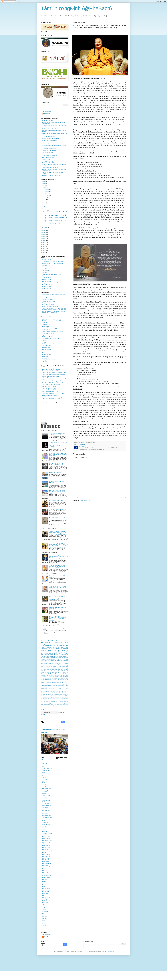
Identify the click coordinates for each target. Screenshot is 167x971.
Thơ (42, 640)
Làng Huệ (58, 691)
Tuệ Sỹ (43, 644)
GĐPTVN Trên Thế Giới (47, 337)
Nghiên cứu (58, 667)
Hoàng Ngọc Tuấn (50, 681)
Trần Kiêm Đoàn (46, 351)
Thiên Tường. (49, 697)
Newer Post (76, 497)
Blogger (112, 951)
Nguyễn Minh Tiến (52, 670)
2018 (43, 238)
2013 (43, 248)
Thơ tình (53, 650)
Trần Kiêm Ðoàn (53, 672)
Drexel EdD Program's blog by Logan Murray (52, 331)
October (46, 193)
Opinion (64, 694)
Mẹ (58, 653)
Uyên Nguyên (45, 358)
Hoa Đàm (44, 340)
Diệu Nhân (44, 779)
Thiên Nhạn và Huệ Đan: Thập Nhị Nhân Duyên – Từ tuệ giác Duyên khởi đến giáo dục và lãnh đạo (58, 587)
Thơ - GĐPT (45, 872)
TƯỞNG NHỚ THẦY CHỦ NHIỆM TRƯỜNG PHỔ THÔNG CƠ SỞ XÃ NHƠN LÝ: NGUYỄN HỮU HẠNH (57, 533)
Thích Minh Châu (46, 836)
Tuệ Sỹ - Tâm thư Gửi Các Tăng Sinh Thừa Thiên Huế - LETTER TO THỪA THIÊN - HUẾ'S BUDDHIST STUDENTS (58, 444)
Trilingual (66, 684)
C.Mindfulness (47, 111)
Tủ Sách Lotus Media (47, 284)
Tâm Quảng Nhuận (81, 444)
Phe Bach (44, 821)
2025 (43, 183)
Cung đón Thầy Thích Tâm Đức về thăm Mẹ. (52, 688)
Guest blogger (45, 645)
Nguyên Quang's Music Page (49, 150)
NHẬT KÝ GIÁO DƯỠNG (46, 666)
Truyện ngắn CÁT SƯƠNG (48, 162)
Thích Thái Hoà (64, 659)
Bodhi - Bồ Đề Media (47, 768)
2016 (43, 242)
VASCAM (64, 676)
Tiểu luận (43, 651)
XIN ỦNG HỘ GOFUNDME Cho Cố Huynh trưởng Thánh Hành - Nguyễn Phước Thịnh (58, 454)
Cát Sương (63, 669)
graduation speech (64, 685)
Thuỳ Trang (54, 697)
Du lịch (52, 679)
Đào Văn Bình (50, 660)
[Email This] (87, 442)
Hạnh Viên (60, 657)
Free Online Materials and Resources (51, 127)
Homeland (59, 656)
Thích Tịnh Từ (56, 698)
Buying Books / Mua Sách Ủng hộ (50, 167)
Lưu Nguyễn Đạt (57, 665)
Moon (46, 692)
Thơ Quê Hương (60, 645)
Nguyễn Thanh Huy (51, 682)
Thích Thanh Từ (46, 856)
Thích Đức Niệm (62, 698)
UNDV (43, 904)
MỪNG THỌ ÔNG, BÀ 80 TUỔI (56, 501)
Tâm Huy (59, 672)
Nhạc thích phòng (55, 694)
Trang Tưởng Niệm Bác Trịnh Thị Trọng (51, 175)
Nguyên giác (56, 648)
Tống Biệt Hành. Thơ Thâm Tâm (49, 395)
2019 (43, 236)
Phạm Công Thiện (46, 824)
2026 (43, 181)
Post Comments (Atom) (84, 500)
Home (99, 497)
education (62, 654)
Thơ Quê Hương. (52, 651)
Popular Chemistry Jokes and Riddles (51, 138)
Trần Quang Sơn (47, 701)
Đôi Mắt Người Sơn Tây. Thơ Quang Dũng (52, 381)
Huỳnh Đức (57, 681)
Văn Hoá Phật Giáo (46, 288)
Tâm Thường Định (62, 644)
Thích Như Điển (56, 659)
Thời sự (49, 700)
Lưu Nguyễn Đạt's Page (47, 161)
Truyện (42, 685)
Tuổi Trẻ (59, 701)
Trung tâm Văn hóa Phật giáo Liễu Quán (51, 283)
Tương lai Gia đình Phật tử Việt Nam (57, 509)
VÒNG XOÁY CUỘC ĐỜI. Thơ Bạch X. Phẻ (52, 398)
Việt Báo (63, 672)
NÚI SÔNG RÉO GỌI (61, 682)
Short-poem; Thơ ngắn (47, 833)
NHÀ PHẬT (44, 272)
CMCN (43, 772)
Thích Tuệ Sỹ (48, 648)
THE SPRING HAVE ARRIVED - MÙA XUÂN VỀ (54, 215)
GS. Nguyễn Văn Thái (60, 660)
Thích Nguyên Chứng (47, 840)
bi (62, 704)
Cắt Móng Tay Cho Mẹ (47, 299)
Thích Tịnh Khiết (46, 867)
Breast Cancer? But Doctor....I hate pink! (51, 319)
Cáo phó (63, 688)
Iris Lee (47, 691)
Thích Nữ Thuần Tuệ (47, 851)
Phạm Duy (53, 695)
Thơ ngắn (49, 676)
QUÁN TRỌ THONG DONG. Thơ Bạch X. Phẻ (53, 393)
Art (47, 647)
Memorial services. (53, 653)
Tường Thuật (44, 660)
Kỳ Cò (54, 691)
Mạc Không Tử (51, 692)
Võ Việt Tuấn (57, 685)
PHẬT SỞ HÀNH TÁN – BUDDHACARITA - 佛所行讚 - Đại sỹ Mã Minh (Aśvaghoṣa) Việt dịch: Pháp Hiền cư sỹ (58, 618)
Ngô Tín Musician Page (47, 152)
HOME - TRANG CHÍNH (47, 120)
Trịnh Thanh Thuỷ (46, 891)
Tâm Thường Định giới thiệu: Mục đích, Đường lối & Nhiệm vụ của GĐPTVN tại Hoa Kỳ (58, 556)
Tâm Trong (63, 701)
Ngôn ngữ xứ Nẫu (47, 694)
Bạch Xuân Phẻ (52, 647)
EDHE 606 (58, 689)
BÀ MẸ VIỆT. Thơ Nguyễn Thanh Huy (51, 369)
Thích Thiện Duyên (49, 698)
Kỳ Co (51, 691)
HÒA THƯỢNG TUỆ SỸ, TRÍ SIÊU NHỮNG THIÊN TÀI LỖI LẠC (57, 464)
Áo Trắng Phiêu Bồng (47, 303)
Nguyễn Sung (44, 682)
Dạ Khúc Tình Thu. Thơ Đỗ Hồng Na (50, 376)
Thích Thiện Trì (45, 860)
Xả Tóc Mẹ (44, 297)
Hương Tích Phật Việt (47, 797)
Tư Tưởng (44, 899)
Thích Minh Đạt (60, 697)
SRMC (54, 684)
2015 (43, 244)
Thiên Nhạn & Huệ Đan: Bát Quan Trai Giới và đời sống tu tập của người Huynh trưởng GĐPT (58, 567)
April (45, 206)
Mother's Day (65, 665)
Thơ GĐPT (52, 645)
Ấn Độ (47, 678)
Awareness (48, 644)
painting (42, 686)
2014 (43, 246)
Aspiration (44, 642)
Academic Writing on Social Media (50, 129)
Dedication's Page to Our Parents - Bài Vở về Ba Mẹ (54, 125)
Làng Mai (44, 268)
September (46, 195)
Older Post (123, 497)
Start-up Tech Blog (46, 345)
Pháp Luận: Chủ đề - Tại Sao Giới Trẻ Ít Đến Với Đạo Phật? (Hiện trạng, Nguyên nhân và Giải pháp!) (58, 492)
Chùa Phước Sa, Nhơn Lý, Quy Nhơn (51, 328)
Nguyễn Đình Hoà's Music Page (49, 154)
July (45, 199)
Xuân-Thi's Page (46, 159)
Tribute (47, 672)
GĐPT (60, 653)
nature (64, 704)
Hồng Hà (45, 670)
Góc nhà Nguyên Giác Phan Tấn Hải (50, 155)
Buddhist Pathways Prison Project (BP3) (51, 320)
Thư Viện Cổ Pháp (46, 279)
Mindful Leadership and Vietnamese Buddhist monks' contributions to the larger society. (54, 312)
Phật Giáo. (65, 666)
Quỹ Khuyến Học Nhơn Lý (48, 344)
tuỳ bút (44, 678)
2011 (43, 252)
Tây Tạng (49, 703)
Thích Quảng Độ (46, 854)
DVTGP (44, 777)
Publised (49, 656)
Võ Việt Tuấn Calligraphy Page (49, 148)
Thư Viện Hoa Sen (46, 281)
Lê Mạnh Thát (45, 803)
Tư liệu (59, 703)
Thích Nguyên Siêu (46, 842)
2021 (43, 232)
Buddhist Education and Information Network (52, 263)
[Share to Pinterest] (94, 442)
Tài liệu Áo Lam (46, 347)
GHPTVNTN (56, 654)
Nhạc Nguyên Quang (47, 817)
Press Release (54, 675)
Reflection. (45, 653)
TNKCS (44, 697)
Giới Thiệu (48, 650)
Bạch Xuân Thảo (47, 659)
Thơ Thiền (53, 642)
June (45, 202)
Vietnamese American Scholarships (50, 143)
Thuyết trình (59, 675)
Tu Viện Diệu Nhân (46, 286)
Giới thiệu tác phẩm (46, 788)
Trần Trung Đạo (46, 352)
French (56, 673)
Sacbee (60, 695)
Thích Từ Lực (44, 667)
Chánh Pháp (45, 322)
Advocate (54, 644)
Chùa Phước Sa (51, 673)
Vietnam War (46, 704)
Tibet (52, 700)
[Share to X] (91, 442)
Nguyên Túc (55, 666)
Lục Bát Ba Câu (64, 681)
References (45, 684)
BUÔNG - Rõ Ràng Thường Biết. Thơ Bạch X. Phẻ (54, 372)
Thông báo (44, 676)
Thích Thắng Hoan (46, 863)
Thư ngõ (45, 700)
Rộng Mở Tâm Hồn (46, 277)
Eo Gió (47, 665)
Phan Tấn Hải (64, 650)
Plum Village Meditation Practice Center (51, 274)
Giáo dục (51, 665)
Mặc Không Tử (57, 692)
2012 (43, 250)
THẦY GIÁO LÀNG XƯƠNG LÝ (56, 472)
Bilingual (50, 640)
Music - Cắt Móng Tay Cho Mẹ (49, 390)
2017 (43, 240)
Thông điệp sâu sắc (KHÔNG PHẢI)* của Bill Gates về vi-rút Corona (58, 434)
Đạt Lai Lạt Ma (46, 925)
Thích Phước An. (46, 852)
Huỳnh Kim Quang (48, 654)
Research (51, 684)
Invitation (60, 673)
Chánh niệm (45, 775)
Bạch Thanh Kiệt (58, 678)
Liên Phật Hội (45, 270)
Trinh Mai (55, 700)
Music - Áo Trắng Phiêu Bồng (49, 388)
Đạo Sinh (44, 923)
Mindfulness (55, 657)
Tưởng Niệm (62, 640)
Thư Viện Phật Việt (46, 260)
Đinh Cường (47, 705)
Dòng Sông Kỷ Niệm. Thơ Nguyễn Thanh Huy (53, 382)
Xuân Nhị (56, 704)
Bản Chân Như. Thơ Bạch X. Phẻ (50, 371)
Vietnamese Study (50, 685)
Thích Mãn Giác (46, 838)
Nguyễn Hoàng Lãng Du (49, 663)
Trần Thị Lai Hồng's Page (48, 157)
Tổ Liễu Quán (63, 703)
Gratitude (66, 689)
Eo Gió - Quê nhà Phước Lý (48, 333)
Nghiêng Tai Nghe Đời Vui (48, 301)
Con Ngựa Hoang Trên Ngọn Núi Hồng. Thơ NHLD (54, 374)
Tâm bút (45, 703)
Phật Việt (44, 826)
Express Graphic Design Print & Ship (50, 335)
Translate (46, 714)
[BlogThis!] (89, 442)
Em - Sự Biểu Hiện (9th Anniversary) (50, 304)
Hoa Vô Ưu (44, 267)
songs (46, 686)
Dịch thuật (60, 662)
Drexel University (52, 689)
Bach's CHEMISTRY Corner (48, 136)
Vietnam (55, 669)
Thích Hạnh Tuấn (45, 669)
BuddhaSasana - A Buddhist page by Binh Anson (53, 261)
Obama (60, 694)
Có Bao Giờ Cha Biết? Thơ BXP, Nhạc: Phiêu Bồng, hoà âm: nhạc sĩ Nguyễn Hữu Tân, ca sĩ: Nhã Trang (54, 309)
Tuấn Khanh (45, 356)
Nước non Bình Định (63, 663)
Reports (57, 695)
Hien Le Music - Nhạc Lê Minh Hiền (50, 338)
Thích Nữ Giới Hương (47, 849)
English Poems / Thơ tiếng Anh (49, 140)
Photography (61, 651)
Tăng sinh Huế (54, 703)
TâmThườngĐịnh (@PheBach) (76, 8)
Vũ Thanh (51, 704)
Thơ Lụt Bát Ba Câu (46, 876)
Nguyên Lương (64, 667)
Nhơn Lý (61, 666)
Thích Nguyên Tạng (46, 844)
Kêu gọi (54, 667)
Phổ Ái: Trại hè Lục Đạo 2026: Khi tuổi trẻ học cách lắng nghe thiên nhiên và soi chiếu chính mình (58, 598)
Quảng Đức (45, 276)
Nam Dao (62, 692)
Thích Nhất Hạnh (46, 847)
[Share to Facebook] (92, 442)
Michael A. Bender (64, 691)
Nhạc (63, 656)
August (45, 197)
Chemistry (43, 665)
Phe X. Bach (47, 113)
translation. (53, 656)
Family (62, 689)
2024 (43, 186)
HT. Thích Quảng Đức (59, 679)
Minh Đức (43, 692)
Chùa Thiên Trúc (46, 329)
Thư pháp (59, 684)
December (46, 189)
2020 (43, 234)
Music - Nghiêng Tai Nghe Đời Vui (50, 391)
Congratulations (47, 679)
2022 (43, 230)
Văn (58, 650)
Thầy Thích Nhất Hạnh (57, 676)
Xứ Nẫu (60, 704)
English (60, 642)
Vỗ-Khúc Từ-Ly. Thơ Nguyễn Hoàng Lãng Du (52, 397)
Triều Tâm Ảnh (61, 700)
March (45, 208)
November (46, 191)
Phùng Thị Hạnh (46, 695)
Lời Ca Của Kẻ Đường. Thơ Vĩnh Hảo (51, 384)
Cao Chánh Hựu (46, 774)
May (45, 204)
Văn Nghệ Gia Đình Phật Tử (48, 360)
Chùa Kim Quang (46, 265)
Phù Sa (44, 342)
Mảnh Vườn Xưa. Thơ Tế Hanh (49, 386)
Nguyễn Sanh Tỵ (59, 670)
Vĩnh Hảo (44, 361)
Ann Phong (52, 678)
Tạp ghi (65, 642)
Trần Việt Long (54, 701)
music (59, 669)
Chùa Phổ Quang (46, 326)
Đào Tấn (52, 705)
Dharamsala (46, 689)
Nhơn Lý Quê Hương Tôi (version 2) (50, 306)
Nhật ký (56, 663)
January (46, 227)
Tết (45, 685)
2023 (43, 188)
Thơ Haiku (51, 669)
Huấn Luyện (43, 691)
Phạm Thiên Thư (46, 675)
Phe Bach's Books (46, 142)
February (46, 210)
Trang (62, 684)
